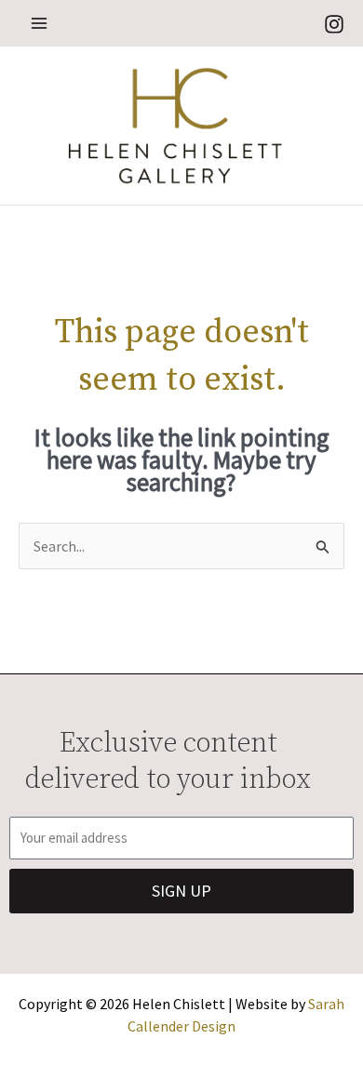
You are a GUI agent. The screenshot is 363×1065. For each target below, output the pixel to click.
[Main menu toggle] (39, 23)
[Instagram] (334, 24)
